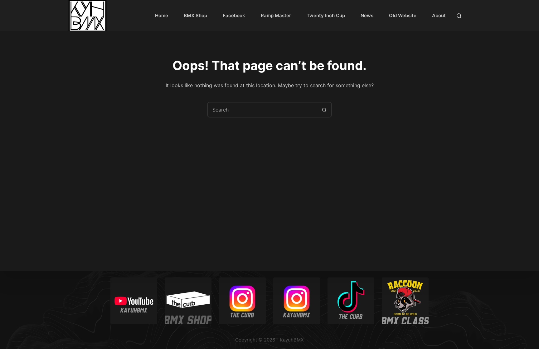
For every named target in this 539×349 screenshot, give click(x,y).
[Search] (459, 15)
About (439, 15)
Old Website (402, 15)
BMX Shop (195, 15)
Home (161, 15)
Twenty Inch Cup (326, 15)
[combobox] (262, 109)
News (367, 15)
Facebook (234, 15)
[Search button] (324, 109)
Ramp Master (276, 15)
